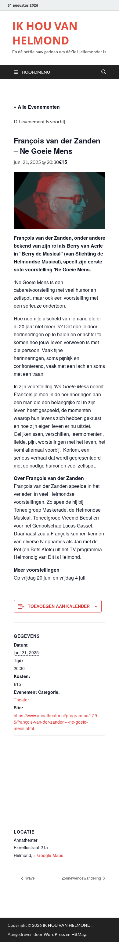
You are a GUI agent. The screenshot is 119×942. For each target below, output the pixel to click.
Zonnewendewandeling (82, 877)
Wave (29, 877)
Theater (21, 700)
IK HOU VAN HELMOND (45, 33)
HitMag (78, 934)
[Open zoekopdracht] (103, 72)
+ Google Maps (48, 855)
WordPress (54, 934)
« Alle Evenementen (37, 106)
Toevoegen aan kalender (59, 606)
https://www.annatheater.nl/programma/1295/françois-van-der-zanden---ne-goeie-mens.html (55, 721)
